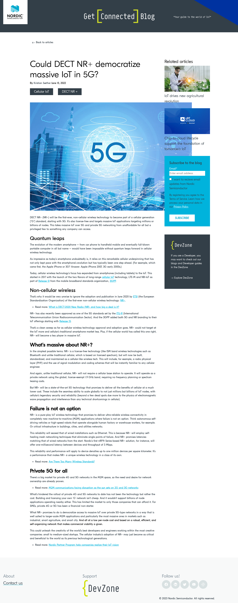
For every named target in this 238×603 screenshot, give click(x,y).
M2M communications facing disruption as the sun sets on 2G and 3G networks (93, 487)
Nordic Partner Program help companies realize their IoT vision (84, 544)
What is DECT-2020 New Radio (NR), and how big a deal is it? (84, 307)
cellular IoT (108, 277)
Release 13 (44, 281)
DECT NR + (70, 91)
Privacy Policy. (181, 206)
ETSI (135, 296)
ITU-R (119, 313)
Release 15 (65, 321)
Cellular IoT (41, 91)
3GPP (113, 281)
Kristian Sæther (42, 83)
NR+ (122, 300)
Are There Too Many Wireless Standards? (72, 461)
